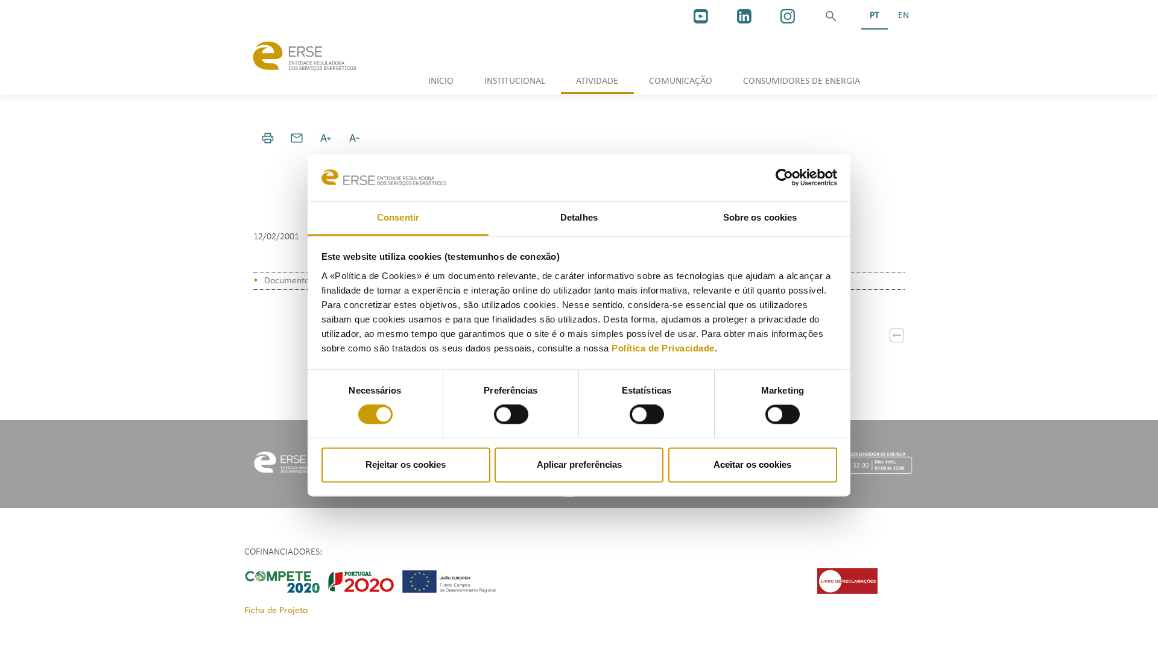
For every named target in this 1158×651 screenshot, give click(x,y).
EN (903, 15)
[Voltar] (897, 335)
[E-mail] (296, 138)
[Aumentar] (325, 138)
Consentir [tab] (398, 217)
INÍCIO (441, 81)
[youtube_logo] (701, 16)
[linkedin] (744, 16)
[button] (831, 16)
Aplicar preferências (579, 464)
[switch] (511, 414)
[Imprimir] (267, 138)
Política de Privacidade (663, 348)
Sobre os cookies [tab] (760, 217)
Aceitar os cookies (752, 464)
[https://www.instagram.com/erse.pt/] (787, 16)
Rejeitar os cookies (405, 464)
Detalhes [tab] (579, 217)
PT (874, 15)
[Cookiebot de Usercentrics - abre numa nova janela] (784, 178)
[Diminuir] (354, 138)
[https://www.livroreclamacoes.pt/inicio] (847, 580)
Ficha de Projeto (276, 610)
